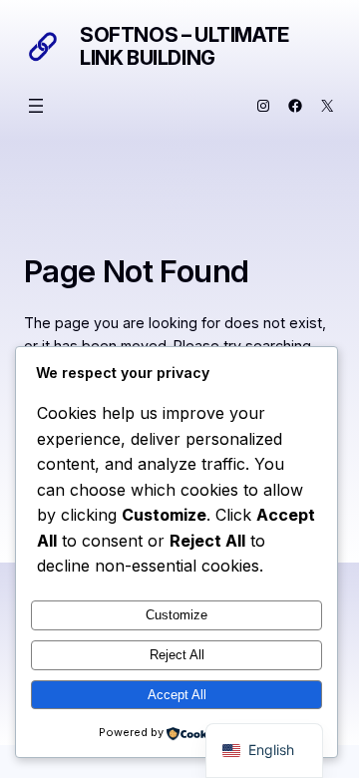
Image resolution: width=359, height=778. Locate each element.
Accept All (177, 694)
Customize (176, 614)
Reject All (177, 654)
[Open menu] (36, 106)
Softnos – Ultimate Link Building (184, 46)
